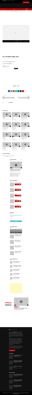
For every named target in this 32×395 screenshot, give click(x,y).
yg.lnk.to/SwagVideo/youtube (11, 61)
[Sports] (12, 196)
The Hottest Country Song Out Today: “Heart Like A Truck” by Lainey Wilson (11, 0)
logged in (7, 155)
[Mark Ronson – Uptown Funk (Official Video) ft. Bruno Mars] (12, 236)
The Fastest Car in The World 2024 (18, 366)
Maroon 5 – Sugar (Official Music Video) (18, 240)
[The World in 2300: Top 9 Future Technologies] (11, 274)
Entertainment (7, 11)
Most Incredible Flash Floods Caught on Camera (18, 355)
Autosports (16, 199)
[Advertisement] (17, 5)
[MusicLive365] (16, 9)
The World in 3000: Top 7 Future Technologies (16, 270)
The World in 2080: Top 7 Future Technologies (16, 277)
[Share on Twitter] (11, 91)
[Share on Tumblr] (21, 91)
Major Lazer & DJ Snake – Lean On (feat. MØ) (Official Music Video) (18, 246)
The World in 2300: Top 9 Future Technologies (16, 273)
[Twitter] (15, 2)
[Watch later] (19, 2)
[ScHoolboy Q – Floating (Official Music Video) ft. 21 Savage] (28, 98)
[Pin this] (23, 91)
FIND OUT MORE (12, 350)
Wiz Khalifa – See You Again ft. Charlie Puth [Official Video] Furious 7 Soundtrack (15, 170)
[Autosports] (12, 201)
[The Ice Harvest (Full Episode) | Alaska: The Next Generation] (11, 382)
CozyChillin (4, 149)
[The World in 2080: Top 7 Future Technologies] (11, 278)
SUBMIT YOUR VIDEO (26, 2)
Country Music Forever (18, 182)
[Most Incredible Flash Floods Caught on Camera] (11, 357)
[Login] (22, 2)
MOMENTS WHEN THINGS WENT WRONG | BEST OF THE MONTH (18, 361)
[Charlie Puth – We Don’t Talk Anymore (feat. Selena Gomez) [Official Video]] (12, 253)
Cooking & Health (17, 188)
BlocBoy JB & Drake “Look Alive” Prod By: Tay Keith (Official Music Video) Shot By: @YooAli (10, 98)
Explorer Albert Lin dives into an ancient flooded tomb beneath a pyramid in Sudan (18, 375)
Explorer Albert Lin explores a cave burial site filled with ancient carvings (18, 386)
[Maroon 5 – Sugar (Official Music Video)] (12, 242)
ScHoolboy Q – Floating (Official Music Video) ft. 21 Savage (22, 97)
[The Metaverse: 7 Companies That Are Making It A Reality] (11, 266)
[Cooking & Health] (12, 190)
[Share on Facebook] (9, 91)
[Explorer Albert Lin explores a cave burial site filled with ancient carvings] (11, 387)
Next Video (27, 95)
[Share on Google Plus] (14, 91)
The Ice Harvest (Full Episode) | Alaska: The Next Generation (18, 380)
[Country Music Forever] (12, 185)
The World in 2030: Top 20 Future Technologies (17, 262)
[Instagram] (17, 2)
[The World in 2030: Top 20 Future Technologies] (11, 262)
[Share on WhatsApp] (16, 91)
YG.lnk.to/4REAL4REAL (9, 63)
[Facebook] (14, 2)
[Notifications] (20, 2)
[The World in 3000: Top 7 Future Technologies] (11, 270)
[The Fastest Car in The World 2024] (11, 368)
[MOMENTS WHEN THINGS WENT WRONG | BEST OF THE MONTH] (11, 362)
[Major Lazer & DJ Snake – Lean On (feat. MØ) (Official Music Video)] (12, 248)
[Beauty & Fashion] (12, 207)
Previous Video (5, 95)
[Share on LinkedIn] (18, 91)
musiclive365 (10, 102)
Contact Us (17, 393)
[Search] (28, 9)
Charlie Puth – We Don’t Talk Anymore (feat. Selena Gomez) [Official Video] (18, 252)
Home (3, 11)
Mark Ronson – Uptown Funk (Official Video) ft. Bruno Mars (18, 235)
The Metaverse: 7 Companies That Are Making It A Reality (17, 266)
